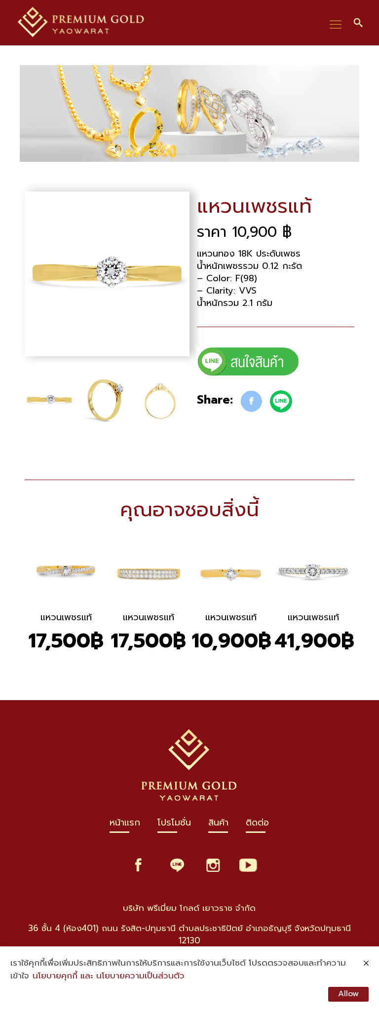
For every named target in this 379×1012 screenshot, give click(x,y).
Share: (215, 400)
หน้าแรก (125, 824)
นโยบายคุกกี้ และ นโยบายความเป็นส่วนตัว (109, 976)
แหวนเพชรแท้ (66, 617)
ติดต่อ (257, 824)
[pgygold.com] (81, 22)
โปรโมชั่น (174, 824)
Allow (348, 994)
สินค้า (218, 824)
